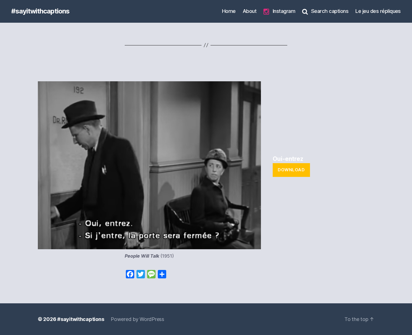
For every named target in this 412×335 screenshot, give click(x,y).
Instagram (284, 11)
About (249, 11)
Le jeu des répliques (378, 11)
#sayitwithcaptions (40, 11)
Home (229, 11)
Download (291, 169)
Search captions (329, 11)
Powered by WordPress (137, 319)
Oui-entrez (288, 158)
